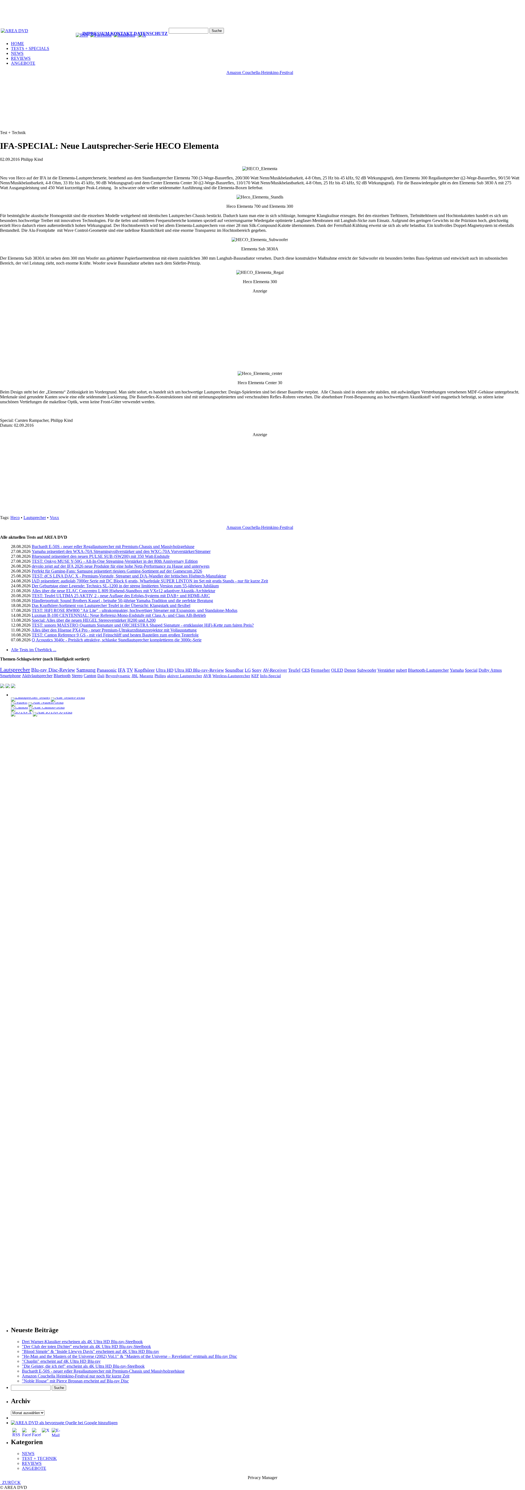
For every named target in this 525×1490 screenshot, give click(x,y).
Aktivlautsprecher (37, 675)
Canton (90, 675)
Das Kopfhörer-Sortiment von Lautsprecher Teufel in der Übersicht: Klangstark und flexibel (111, 605)
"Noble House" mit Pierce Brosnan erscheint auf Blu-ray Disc (75, 1381)
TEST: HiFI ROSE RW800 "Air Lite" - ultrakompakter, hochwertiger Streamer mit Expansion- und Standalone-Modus (134, 610)
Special (471, 670)
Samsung (86, 670)
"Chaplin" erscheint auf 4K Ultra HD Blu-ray (61, 1361)
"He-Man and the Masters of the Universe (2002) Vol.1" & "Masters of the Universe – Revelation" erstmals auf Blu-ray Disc (129, 1356)
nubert (401, 670)
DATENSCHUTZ (151, 33)
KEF (255, 676)
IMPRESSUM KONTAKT (107, 33)
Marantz (146, 676)
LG (248, 670)
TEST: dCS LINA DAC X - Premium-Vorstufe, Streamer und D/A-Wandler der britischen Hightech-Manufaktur (129, 576)
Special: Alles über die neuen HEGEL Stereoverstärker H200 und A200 (94, 620)
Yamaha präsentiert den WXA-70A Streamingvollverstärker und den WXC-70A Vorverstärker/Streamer (121, 551)
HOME (17, 43)
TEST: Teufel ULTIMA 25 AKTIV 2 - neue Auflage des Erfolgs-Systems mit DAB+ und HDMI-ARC (121, 595)
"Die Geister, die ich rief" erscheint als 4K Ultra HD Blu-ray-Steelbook (83, 1366)
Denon (350, 670)
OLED (337, 670)
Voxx (54, 517)
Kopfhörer (144, 670)
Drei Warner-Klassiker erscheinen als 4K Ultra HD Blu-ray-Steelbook (82, 1341)
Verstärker (386, 670)
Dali (100, 675)
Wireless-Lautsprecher (231, 676)
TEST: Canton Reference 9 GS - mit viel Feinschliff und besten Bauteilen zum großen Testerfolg (115, 635)
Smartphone (10, 675)
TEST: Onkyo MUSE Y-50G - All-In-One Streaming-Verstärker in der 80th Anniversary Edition (115, 561)
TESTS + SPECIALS (30, 48)
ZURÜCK (10, 1482)
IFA (122, 670)
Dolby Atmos (490, 670)
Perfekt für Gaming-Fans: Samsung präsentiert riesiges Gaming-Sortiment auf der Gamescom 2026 (117, 571)
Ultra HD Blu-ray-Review (199, 670)
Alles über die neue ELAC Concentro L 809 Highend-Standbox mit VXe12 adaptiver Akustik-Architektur (123, 590)
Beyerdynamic (118, 675)
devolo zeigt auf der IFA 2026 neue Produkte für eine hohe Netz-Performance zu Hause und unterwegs (120, 566)
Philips (160, 676)
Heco (15, 517)
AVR (207, 676)
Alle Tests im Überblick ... (33, 649)
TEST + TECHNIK (39, 1458)
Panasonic (107, 670)
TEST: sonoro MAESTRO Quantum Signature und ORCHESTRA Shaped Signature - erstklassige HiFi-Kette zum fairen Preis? (143, 625)
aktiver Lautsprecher (184, 676)
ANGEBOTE (23, 63)
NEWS (17, 53)
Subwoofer (366, 670)
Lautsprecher (35, 517)
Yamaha (457, 670)
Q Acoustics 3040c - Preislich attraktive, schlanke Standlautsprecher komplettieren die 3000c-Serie (117, 640)
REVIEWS (21, 58)
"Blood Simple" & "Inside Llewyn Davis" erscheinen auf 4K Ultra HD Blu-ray (90, 1351)
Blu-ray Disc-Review (53, 670)
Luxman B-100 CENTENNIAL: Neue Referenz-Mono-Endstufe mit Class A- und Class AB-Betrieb (119, 615)
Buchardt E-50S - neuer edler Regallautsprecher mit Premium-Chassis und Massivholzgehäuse (113, 546)
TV (130, 670)
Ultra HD (164, 670)
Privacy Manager (262, 1477)
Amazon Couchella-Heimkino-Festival (259, 72)
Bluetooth (62, 675)
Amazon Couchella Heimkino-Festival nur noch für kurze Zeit (75, 1376)
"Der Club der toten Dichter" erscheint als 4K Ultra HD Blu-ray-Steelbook (86, 1346)
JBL (135, 676)
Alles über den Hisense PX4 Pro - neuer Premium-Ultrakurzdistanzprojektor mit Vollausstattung (114, 630)
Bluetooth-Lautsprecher (428, 670)
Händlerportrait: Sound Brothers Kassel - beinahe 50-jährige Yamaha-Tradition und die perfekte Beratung (122, 600)
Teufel (294, 670)
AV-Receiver (275, 670)
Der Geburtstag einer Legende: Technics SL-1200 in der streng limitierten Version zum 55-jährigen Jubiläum (125, 585)
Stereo (77, 675)
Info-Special (270, 676)
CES (306, 670)
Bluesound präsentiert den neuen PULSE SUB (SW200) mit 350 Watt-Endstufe (101, 556)
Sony (257, 670)
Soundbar (234, 670)
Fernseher (320, 670)
